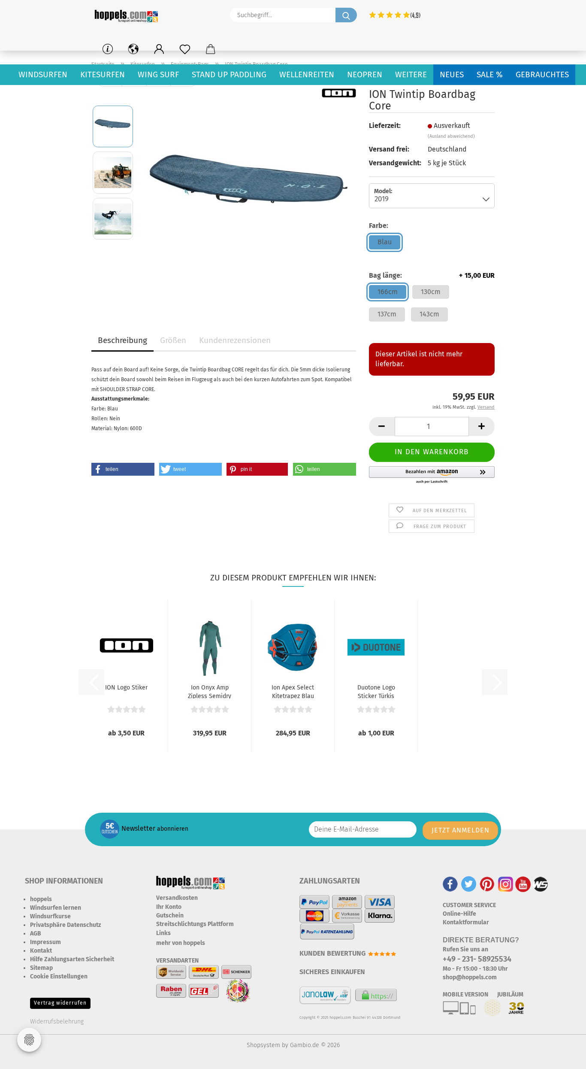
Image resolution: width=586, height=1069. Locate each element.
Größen (173, 340)
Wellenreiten (306, 74)
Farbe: (378, 226)
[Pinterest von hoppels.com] (487, 883)
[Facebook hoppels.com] (450, 883)
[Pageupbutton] (562, 1056)
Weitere (411, 74)
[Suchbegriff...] (346, 15)
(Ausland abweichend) (451, 136)
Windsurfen (42, 74)
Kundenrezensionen (235, 340)
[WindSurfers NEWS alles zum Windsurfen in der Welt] (540, 883)
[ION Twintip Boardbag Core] (248, 195)
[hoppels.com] (127, 15)
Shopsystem (263, 1045)
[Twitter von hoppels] (468, 883)
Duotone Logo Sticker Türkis (376, 691)
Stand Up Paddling (229, 74)
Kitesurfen (102, 74)
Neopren (364, 74)
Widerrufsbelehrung (57, 1021)
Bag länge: (432, 275)
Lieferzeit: (385, 125)
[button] (159, 49)
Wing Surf (158, 74)
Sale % (490, 74)
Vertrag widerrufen (60, 1003)
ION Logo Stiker (126, 687)
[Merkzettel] (185, 49)
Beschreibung (122, 340)
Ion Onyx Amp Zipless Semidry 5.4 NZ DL (209, 691)
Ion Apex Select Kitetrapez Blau (293, 691)
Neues (452, 74)
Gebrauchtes (542, 74)
